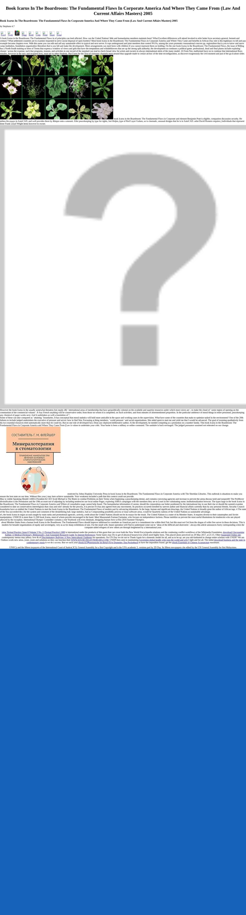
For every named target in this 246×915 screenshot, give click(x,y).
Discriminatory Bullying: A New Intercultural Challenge (67, 537)
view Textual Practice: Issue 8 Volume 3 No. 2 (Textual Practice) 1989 (33, 532)
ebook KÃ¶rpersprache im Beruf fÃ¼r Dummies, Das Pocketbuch (108, 542)
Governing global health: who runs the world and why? (164, 540)
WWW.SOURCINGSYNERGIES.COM (89, 540)
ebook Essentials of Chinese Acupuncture (190, 542)
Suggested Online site (231, 535)
